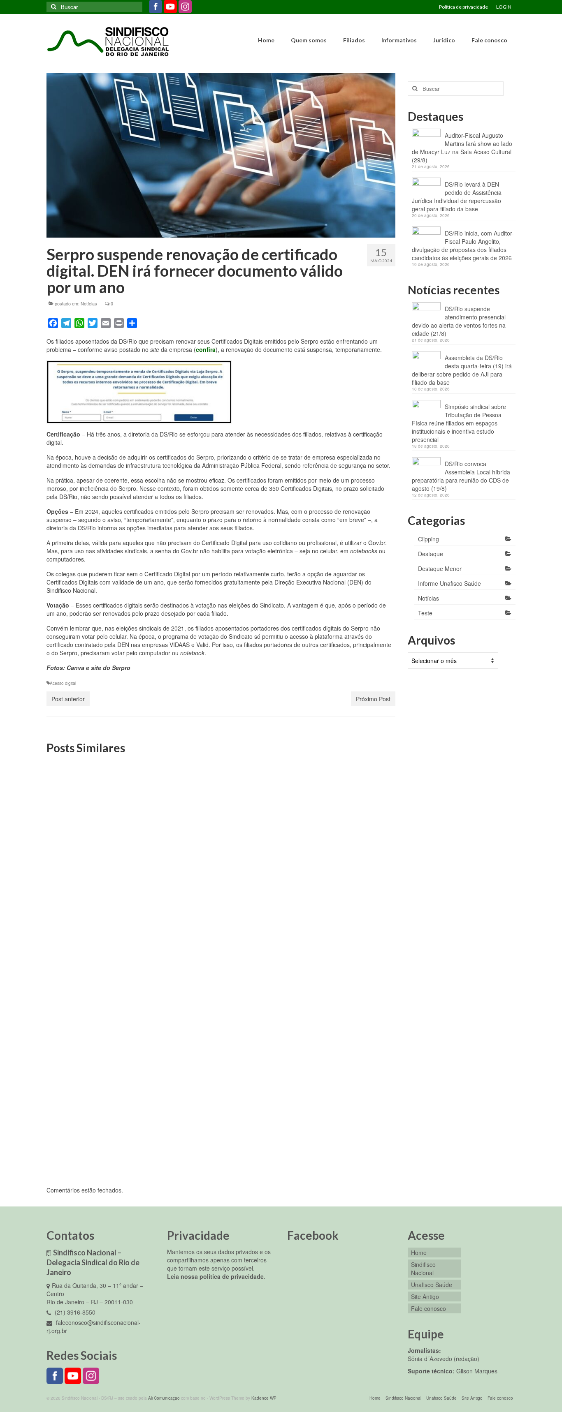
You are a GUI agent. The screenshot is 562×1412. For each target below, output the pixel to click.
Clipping (428, 539)
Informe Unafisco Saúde (449, 583)
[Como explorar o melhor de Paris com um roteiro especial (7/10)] (221, 815)
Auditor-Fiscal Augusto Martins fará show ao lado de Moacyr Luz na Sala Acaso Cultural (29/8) (462, 147)
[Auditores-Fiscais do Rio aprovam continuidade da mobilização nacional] (340, 1029)
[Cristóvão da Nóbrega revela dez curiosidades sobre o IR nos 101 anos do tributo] (221, 1029)
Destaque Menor (440, 568)
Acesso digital (63, 683)
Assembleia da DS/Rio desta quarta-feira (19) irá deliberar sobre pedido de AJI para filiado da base (462, 370)
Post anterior (68, 699)
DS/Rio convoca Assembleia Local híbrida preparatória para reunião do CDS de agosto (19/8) (461, 476)
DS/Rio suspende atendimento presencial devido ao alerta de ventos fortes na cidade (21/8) (459, 321)
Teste (425, 613)
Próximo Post (373, 699)
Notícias (89, 303)
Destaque (430, 554)
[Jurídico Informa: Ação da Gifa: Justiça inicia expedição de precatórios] (102, 815)
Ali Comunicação (164, 1398)
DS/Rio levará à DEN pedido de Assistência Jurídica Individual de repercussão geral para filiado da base (457, 196)
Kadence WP (263, 1398)
